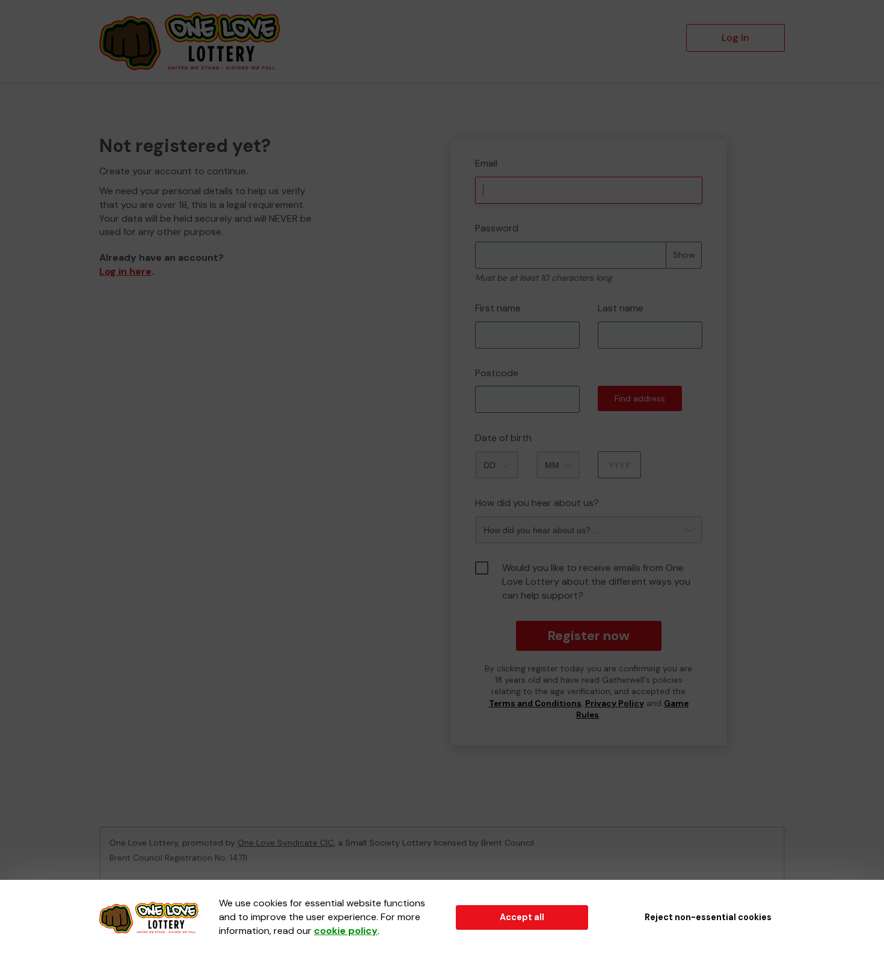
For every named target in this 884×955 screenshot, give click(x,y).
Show (684, 254)
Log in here (125, 271)
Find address (640, 398)
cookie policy (346, 930)
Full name (462, 130)
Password (496, 228)
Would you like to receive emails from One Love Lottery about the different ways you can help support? (596, 581)
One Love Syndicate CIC (286, 842)
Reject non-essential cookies (708, 917)
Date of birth (503, 438)
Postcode (496, 373)
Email (486, 163)
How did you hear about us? (537, 502)
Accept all (522, 917)
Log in (735, 37)
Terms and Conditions (535, 703)
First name (498, 308)
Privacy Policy (614, 703)
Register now (588, 635)
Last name (620, 308)
